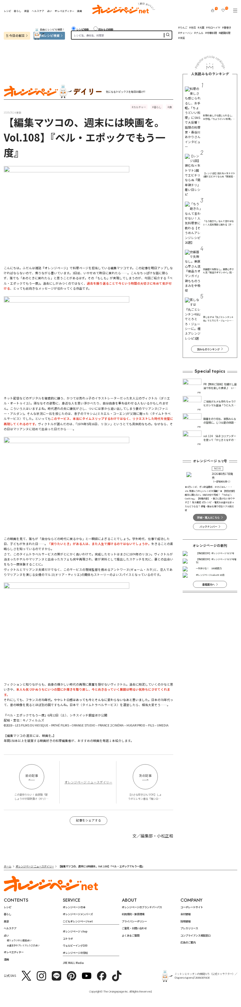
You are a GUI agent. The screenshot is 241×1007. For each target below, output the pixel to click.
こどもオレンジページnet (78, 921)
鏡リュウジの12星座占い (19, 940)
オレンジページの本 (74, 907)
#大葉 (201, 27)
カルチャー (139, 107)
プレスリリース (189, 928)
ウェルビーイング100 (75, 945)
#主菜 (181, 38)
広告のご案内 (187, 942)
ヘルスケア (38, 11)
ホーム (7, 866)
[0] (212, 10)
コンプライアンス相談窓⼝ (195, 935)
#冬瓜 (192, 27)
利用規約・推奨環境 (133, 914)
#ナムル (198, 33)
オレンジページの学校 (75, 952)
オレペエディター (64, 11)
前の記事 (31, 775)
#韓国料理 (224, 33)
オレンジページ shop (75, 931)
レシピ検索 (82, 29)
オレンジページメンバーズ (78, 914)
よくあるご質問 (130, 935)
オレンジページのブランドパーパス (142, 907)
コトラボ (68, 938)
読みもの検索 (105, 29)
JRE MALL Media (73, 963)
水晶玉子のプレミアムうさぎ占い (23, 945)
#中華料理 (211, 33)
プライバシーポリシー (134, 921)
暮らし (17, 11)
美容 (26, 11)
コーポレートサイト (191, 907)
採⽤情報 (185, 921)
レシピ (7, 11)
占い (49, 11)
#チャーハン (185, 33)
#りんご (182, 27)
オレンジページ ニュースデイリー (88, 782)
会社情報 (185, 914)
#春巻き (226, 27)
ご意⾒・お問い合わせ (134, 928)
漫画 (79, 11)
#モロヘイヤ (213, 27)
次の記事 (145, 775)
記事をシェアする (88, 820)
